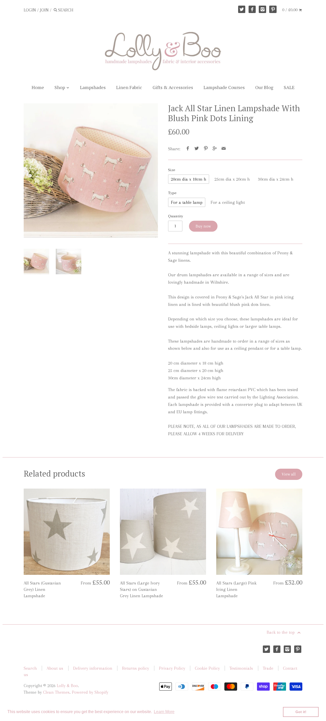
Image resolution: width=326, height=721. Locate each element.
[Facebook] (252, 9)
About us (55, 668)
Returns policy (135, 668)
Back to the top (281, 632)
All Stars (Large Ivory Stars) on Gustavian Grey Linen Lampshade (141, 589)
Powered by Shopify (90, 692)
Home (38, 87)
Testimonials (241, 668)
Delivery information (92, 668)
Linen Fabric (129, 87)
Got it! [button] (300, 712)
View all (289, 474)
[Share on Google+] (215, 148)
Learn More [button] (164, 712)
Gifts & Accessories (173, 87)
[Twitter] (242, 9)
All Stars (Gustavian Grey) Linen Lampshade (42, 589)
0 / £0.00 (290, 9)
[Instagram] (262, 9)
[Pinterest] (273, 9)
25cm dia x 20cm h (232, 179)
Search (30, 668)
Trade (268, 668)
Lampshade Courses (224, 87)
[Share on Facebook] (188, 148)
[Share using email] (224, 148)
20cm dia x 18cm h (188, 179)
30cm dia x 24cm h (275, 179)
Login (30, 10)
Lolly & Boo (67, 685)
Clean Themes (56, 692)
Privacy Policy (172, 668)
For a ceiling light (228, 202)
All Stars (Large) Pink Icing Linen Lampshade (236, 589)
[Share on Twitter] (197, 148)
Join (44, 10)
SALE (289, 87)
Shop (60, 87)
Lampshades (93, 87)
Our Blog (264, 87)
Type (172, 193)
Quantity (175, 216)
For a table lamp (186, 202)
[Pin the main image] (206, 148)
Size (171, 170)
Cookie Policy (207, 668)
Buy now (203, 226)
